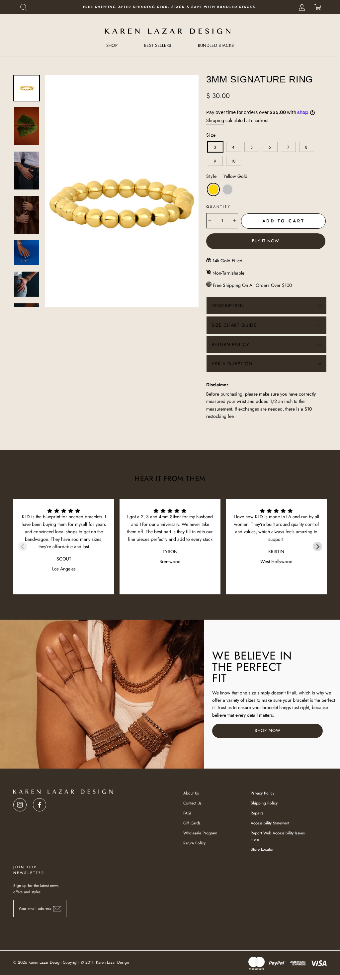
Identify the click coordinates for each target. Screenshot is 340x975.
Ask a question (232, 363)
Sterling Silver (227, 189)
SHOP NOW (268, 730)
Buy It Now (265, 241)
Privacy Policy (262, 793)
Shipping (215, 120)
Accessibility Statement (270, 823)
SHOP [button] (112, 45)
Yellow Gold (213, 189)
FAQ (187, 813)
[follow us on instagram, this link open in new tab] (20, 803)
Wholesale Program (200, 833)
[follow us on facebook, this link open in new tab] (39, 803)
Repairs (257, 813)
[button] (23, 7)
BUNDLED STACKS (216, 45)
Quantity (218, 206)
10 (233, 161)
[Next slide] (317, 546)
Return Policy (230, 344)
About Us (191, 793)
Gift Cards (192, 823)
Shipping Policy (264, 803)
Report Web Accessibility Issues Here (278, 836)
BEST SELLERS (157, 45)
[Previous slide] (22, 546)
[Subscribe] (57, 909)
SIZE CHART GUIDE (234, 325)
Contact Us (192, 803)
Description (228, 305)
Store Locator (262, 849)
